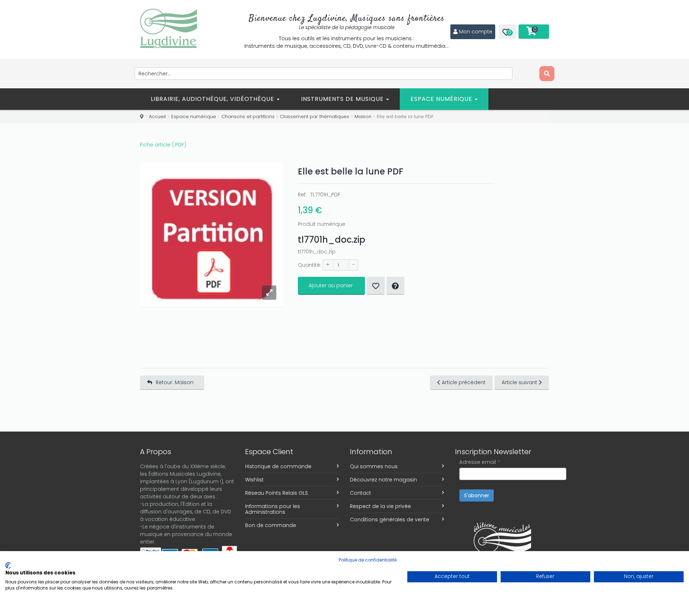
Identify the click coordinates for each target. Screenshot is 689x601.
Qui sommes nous (374, 466)
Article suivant (519, 382)
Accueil (157, 116)
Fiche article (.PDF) (163, 144)
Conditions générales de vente (389, 519)
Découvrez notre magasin (383, 479)
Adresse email (479, 462)
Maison (363, 116)
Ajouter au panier (331, 285)
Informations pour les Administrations (272, 509)
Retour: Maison (174, 382)
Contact (360, 493)
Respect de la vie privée (380, 506)
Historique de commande (278, 466)
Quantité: (309, 265)
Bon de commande (270, 525)
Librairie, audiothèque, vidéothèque (213, 99)
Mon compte (475, 31)
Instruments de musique (343, 99)
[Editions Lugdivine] (168, 28)
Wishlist (254, 479)
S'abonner (476, 495)
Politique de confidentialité (368, 560)
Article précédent (464, 382)
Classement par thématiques (314, 116)
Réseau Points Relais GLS (276, 493)
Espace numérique (442, 99)
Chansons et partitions (248, 116)
